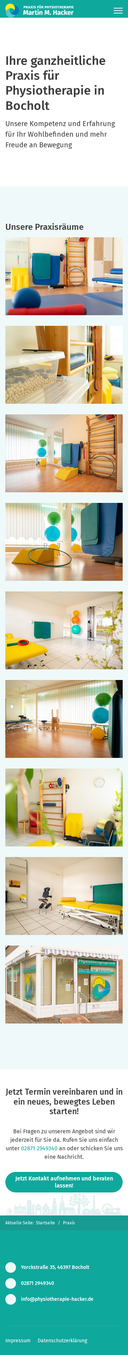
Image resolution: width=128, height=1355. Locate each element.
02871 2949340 (39, 1148)
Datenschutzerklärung (62, 1341)
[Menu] (118, 10)
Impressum (18, 1341)
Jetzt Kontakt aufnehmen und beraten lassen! (64, 1182)
